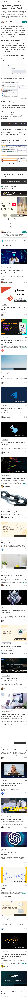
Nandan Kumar (7, 585)
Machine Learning (5, 746)
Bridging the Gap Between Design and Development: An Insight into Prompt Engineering (12, 272)
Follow (24, 22)
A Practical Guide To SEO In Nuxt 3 (11, 646)
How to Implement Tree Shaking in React (13, 478)
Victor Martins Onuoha (9, 549)
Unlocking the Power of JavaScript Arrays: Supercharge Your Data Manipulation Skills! (14, 956)
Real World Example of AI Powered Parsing (14, 750)
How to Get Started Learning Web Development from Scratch (11, 679)
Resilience (4, 888)
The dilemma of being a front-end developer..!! (11, 576)
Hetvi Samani (7, 863)
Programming (5, 337)
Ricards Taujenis (8, 315)
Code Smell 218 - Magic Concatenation (13, 512)
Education (4, 304)
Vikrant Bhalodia (8, 282)
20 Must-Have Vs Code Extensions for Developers (12, 409)
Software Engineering (6, 223)
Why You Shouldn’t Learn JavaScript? (12, 376)
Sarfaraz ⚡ (7, 966)
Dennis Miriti (7, 827)
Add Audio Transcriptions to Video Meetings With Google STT (11, 784)
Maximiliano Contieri (9, 517)
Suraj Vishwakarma (8, 350)
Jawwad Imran (7, 486)
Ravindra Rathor (7, 793)
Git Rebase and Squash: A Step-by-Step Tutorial (13, 308)
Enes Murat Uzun (8, 724)
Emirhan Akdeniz (8, 621)
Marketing (4, 607)
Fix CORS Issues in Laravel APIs (10, 922)
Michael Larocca (8, 688)
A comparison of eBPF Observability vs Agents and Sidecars (13, 992)
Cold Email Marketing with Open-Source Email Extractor (13, 611)
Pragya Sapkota (7, 896)
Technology (4, 405)
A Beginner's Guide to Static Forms (11, 543)
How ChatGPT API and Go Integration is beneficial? (13, 853)
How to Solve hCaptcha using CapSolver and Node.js (13, 443)
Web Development (6, 675)
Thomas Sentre (7, 383)
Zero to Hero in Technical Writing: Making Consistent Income (13, 341)
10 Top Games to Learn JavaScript (11, 819)
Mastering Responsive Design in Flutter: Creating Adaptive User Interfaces (13, 715)
